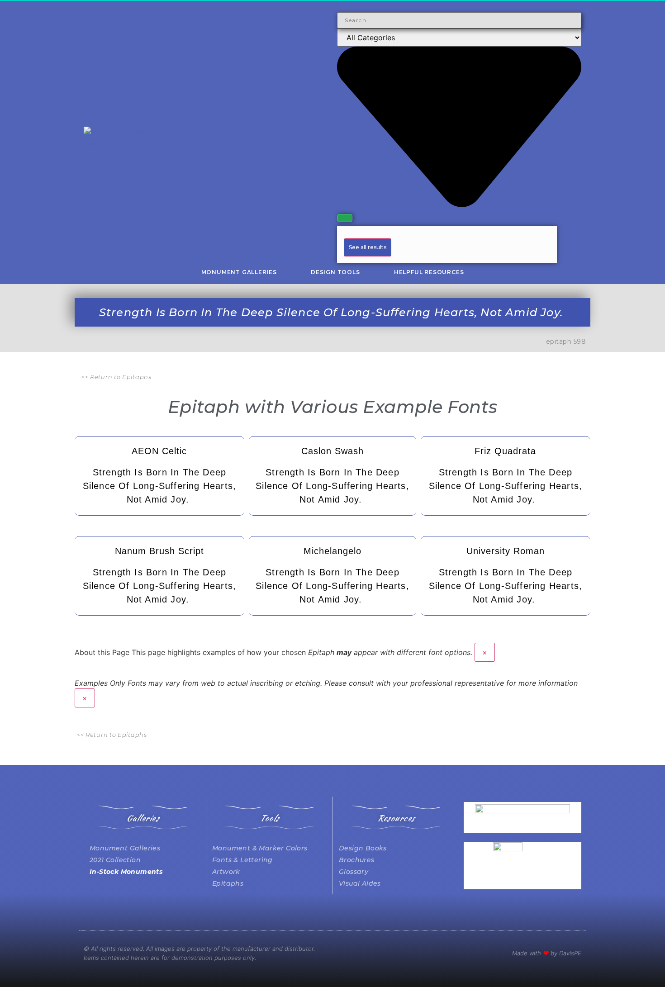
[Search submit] (344, 218)
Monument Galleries (239, 272)
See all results (367, 247)
